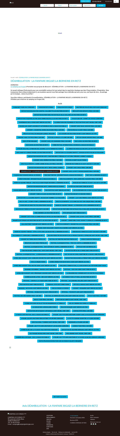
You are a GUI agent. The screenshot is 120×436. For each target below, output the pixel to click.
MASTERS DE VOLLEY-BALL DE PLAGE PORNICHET (91, 107)
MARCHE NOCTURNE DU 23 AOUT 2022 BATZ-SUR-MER (82, 163)
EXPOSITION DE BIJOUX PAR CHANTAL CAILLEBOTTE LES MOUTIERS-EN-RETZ (45, 111)
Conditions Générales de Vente (78, 422)
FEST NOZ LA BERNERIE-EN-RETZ (96, 175)
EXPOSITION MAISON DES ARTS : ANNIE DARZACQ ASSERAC (46, 186)
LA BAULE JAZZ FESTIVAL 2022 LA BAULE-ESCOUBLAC (32, 314)
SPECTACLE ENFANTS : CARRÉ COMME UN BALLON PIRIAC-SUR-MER (41, 163)
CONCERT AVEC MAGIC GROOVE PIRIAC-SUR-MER (85, 126)
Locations (49, 415)
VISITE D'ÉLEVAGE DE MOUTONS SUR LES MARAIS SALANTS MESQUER (60, 341)
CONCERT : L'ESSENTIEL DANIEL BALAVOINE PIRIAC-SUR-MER (45, 130)
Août (17, 77)
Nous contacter (94, 417)
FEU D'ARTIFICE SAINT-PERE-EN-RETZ (31, 284)
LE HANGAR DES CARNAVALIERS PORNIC (44, 307)
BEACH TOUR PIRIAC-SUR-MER (43, 299)
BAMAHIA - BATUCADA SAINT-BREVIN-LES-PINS (33, 288)
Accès (92, 415)
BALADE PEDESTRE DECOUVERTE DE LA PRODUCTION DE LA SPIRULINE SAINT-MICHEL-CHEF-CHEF (77, 235)
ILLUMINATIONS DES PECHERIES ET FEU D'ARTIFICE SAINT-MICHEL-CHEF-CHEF (77, 122)
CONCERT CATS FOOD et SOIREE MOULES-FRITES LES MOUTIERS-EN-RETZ (43, 216)
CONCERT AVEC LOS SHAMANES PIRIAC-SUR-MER (56, 141)
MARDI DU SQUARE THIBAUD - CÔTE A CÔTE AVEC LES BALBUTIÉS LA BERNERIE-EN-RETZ (41, 231)
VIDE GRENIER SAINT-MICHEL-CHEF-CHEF (78, 333)
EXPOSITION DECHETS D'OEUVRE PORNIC (77, 194)
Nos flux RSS (74, 432)
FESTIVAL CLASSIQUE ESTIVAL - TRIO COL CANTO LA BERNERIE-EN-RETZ (73, 243)
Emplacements (50, 417)
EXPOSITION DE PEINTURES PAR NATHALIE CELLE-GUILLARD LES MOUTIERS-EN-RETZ (60, 114)
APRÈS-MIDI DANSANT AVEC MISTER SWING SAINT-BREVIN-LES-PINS (34, 265)
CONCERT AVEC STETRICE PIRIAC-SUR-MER (31, 137)
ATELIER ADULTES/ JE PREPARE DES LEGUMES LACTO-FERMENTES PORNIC (40, 148)
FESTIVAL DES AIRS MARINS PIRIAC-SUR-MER (27, 295)
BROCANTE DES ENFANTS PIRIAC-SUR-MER (86, 111)
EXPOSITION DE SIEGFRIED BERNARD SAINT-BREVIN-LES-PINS (80, 329)
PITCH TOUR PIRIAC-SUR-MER (97, 295)
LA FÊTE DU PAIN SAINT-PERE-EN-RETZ (80, 186)
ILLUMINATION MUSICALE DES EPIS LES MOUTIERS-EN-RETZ (85, 148)
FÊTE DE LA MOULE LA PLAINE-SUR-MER (60, 137)
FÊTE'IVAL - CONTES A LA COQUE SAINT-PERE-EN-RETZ (40, 280)
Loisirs (48, 423)
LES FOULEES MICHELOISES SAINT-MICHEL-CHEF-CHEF (45, 333)
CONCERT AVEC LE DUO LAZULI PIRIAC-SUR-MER (84, 216)
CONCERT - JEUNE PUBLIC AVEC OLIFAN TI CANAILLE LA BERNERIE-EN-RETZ (84, 220)
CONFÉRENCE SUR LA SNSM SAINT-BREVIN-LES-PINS (34, 122)
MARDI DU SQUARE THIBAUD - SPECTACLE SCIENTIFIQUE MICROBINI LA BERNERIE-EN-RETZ (41, 182)
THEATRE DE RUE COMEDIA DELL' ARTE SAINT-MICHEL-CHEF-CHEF (41, 250)
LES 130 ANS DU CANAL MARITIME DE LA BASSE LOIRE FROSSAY (84, 254)
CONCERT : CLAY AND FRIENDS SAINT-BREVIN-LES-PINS (85, 197)
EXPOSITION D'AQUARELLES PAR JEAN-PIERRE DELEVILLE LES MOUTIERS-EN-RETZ (43, 118)
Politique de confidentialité (64, 432)
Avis (47, 428)
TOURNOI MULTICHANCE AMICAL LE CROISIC (27, 175)
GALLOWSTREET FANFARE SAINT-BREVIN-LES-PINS (36, 224)
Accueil (12, 77)
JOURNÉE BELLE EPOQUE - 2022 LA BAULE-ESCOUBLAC (32, 337)
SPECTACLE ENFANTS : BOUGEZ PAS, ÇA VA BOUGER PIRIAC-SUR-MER (78, 224)
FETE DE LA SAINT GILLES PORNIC (76, 160)
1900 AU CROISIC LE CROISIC (60, 288)
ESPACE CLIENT (86, 1)
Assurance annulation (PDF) (77, 417)
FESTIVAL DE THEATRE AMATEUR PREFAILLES (63, 239)
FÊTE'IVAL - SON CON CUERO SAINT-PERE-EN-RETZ (79, 269)
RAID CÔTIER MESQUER (30, 141)
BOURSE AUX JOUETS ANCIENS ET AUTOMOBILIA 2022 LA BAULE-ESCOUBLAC (43, 126)
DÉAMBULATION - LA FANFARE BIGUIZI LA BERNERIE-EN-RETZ (34, 77)
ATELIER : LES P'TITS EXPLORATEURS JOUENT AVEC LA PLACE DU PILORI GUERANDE (78, 314)
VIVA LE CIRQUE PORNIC (38, 262)
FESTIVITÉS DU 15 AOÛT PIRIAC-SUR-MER (80, 130)
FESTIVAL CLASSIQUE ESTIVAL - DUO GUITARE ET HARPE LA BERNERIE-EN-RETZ (49, 246)
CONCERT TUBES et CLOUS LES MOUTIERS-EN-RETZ (45, 194)
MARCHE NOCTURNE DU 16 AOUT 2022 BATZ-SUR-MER (89, 182)
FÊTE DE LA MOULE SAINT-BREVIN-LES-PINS (87, 284)
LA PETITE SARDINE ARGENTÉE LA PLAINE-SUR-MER (83, 318)
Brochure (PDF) (74, 420)
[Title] (105, 74)
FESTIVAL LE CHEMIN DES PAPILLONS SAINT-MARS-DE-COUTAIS (64, 295)
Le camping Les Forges (18, 86)
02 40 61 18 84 (96, 1)
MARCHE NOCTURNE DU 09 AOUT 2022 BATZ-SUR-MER (32, 209)
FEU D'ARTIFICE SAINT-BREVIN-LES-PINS (57, 190)
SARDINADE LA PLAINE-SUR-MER (78, 322)
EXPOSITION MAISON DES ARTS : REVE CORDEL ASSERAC (46, 167)
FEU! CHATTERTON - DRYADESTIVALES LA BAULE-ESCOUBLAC (63, 175)
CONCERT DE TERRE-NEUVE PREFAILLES (33, 239)
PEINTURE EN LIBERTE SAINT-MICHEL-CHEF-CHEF (71, 299)
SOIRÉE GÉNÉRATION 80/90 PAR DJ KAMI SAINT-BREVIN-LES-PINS (69, 262)
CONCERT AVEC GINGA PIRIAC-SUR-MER (79, 167)
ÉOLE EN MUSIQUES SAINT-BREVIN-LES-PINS (74, 307)
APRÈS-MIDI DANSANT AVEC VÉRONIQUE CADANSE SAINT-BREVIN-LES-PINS (40, 273)
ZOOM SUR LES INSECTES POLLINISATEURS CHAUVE (35, 205)
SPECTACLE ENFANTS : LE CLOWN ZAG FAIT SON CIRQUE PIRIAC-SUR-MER (78, 201)
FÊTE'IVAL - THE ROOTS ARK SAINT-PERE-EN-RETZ (77, 292)
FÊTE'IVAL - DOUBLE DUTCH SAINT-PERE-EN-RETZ (42, 292)
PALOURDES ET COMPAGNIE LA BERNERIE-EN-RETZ (28, 235)
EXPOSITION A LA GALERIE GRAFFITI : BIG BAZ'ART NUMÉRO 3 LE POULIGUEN (41, 197)
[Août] (12, 2)
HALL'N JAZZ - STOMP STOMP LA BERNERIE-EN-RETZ (36, 201)
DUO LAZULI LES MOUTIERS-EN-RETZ (86, 141)
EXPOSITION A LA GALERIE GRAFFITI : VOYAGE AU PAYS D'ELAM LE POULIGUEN (80, 152)
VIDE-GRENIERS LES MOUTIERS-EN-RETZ (47, 212)
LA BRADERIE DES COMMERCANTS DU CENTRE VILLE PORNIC (85, 273)
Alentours (49, 426)
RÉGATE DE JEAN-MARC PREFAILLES (36, 243)
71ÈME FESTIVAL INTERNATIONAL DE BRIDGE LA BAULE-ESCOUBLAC (73, 145)
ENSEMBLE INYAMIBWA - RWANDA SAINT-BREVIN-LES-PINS (42, 269)
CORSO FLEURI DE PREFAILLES (90, 239)
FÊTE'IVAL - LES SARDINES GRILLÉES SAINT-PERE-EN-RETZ (79, 280)
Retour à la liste (60, 397)
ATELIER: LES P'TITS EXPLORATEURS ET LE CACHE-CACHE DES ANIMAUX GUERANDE (78, 337)
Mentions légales (46, 432)
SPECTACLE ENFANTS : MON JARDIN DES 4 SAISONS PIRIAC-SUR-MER (80, 179)
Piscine (48, 421)
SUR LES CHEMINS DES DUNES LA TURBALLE (82, 303)
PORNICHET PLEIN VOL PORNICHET (24, 107)
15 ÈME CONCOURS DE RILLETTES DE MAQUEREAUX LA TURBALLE (45, 303)
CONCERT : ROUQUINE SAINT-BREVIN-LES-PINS (87, 288)
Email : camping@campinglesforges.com (21, 424)
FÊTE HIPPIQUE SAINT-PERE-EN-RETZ (74, 212)
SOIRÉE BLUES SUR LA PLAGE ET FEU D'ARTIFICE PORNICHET (39, 329)
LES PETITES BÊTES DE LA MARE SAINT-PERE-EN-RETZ (82, 250)
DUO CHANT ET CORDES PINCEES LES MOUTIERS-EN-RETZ (34, 152)
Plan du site (54, 432)
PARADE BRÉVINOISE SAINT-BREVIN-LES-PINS (27, 190)
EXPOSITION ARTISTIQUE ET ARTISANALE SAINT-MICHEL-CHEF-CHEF (48, 311)
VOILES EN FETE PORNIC (46, 107)
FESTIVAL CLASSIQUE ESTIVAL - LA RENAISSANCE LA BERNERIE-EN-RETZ (39, 254)
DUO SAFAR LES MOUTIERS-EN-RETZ (37, 145)
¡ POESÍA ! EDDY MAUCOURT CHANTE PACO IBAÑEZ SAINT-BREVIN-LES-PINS (60, 228)
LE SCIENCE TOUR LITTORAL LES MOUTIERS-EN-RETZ (79, 277)
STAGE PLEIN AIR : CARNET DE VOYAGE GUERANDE (87, 118)
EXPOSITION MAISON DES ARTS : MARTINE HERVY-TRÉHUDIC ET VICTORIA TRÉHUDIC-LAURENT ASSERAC (60, 156)
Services (48, 419)
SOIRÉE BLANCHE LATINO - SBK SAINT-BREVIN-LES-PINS (42, 277)
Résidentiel (49, 425)
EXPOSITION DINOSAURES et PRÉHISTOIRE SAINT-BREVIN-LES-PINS (85, 258)
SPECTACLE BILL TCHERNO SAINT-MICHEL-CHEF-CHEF (48, 322)
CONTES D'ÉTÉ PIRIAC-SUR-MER (82, 311)
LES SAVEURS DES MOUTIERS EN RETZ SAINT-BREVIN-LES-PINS (78, 133)
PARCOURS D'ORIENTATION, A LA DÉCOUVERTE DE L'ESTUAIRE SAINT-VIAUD (83, 265)
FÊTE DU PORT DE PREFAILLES (86, 246)
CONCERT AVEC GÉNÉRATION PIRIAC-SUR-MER (48, 160)
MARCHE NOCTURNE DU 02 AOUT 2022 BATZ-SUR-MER (89, 231)
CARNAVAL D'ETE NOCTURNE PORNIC (58, 284)
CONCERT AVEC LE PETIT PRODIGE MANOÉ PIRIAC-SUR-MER (81, 171)
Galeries (92, 419)
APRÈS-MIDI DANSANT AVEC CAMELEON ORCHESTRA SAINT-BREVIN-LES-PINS (37, 258)
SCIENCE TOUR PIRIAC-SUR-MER (82, 326)
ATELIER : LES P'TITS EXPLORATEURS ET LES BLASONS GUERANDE (48, 326)
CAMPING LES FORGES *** (16, 417)
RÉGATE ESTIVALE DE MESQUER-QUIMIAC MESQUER (39, 133)
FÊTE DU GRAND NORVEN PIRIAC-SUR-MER (89, 137)
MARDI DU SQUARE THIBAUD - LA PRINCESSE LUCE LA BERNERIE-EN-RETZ (78, 205)
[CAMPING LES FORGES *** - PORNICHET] (17, 414)
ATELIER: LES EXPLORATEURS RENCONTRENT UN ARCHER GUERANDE (42, 318)
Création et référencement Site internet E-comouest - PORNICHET (60, 434)
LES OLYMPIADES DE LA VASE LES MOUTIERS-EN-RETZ (89, 190)
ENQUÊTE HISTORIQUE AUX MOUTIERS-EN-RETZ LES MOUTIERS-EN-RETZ (35, 220)
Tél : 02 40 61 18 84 (14, 422)
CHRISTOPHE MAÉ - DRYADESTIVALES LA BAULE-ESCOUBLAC (37, 179)
